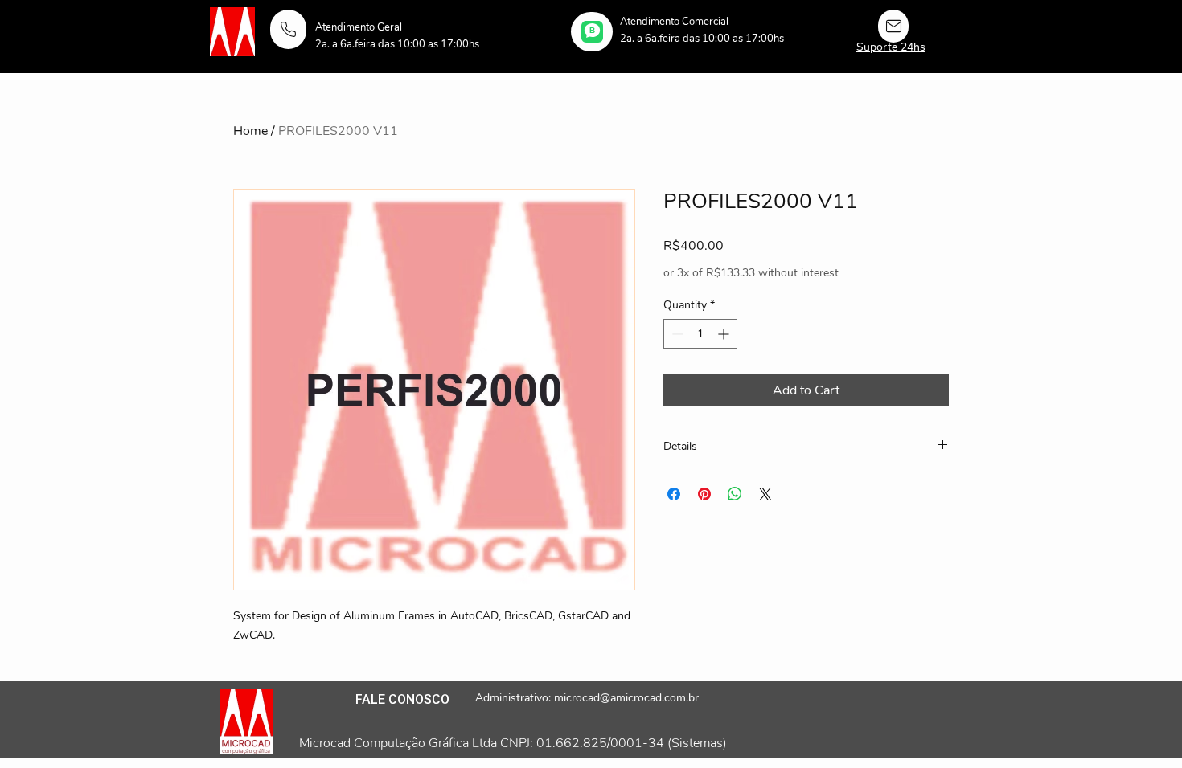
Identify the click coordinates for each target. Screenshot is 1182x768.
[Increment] (725, 334)
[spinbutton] (700, 334)
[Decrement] (676, 334)
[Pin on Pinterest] (704, 494)
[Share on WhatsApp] (735, 494)
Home (250, 131)
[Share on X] (765, 494)
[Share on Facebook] (673, 494)
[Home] (288, 29)
